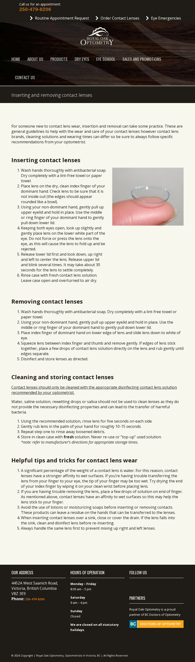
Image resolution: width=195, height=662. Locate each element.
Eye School (105, 59)
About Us (35, 59)
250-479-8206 (35, 9)
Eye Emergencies (166, 18)
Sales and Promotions (141, 59)
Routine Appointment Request (62, 18)
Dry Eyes (82, 59)
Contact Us (25, 77)
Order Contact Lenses (120, 18)
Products (59, 59)
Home (15, 59)
